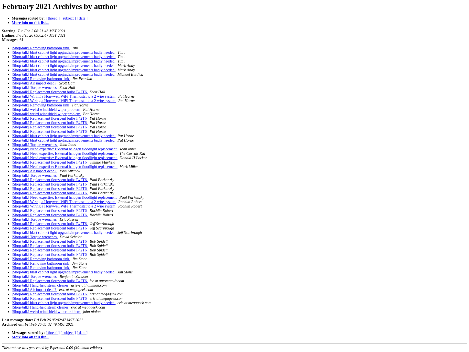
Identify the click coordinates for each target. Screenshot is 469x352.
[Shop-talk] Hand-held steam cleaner (40, 285)
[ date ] (82, 18)
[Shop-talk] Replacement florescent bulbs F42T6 (50, 92)
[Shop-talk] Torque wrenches (35, 87)
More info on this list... (30, 23)
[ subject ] (68, 18)
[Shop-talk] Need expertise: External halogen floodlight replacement (64, 149)
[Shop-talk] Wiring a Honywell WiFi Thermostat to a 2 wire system (64, 96)
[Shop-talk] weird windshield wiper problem (46, 109)
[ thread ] (53, 18)
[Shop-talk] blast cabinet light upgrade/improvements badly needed (64, 52)
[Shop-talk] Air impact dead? (34, 83)
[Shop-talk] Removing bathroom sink (41, 48)
